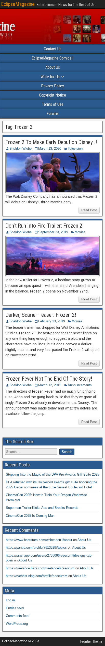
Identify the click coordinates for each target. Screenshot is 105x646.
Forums (53, 113)
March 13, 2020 (49, 148)
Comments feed (17, 616)
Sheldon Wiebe (20, 148)
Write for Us (50, 76)
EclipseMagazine (18, 4)
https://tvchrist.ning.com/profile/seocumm (36, 576)
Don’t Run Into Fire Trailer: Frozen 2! (44, 225)
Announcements (80, 385)
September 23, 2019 (53, 232)
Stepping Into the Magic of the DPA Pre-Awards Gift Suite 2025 (52, 474)
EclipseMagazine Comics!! (52, 58)
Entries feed (15, 608)
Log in (10, 600)
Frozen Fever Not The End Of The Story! (48, 378)
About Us (52, 67)
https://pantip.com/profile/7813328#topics (36, 547)
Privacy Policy (52, 86)
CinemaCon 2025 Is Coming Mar (30, 516)
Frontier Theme (91, 641)
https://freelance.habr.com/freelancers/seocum (40, 568)
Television (75, 148)
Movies (80, 232)
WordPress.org (17, 624)
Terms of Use (52, 104)
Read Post (89, 210)
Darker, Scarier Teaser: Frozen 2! (40, 315)
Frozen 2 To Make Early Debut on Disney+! (51, 142)
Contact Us (52, 48)
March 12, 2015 (49, 385)
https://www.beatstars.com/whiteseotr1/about (39, 540)
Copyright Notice (52, 95)
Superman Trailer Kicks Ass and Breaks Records (42, 508)
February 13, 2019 (51, 321)
